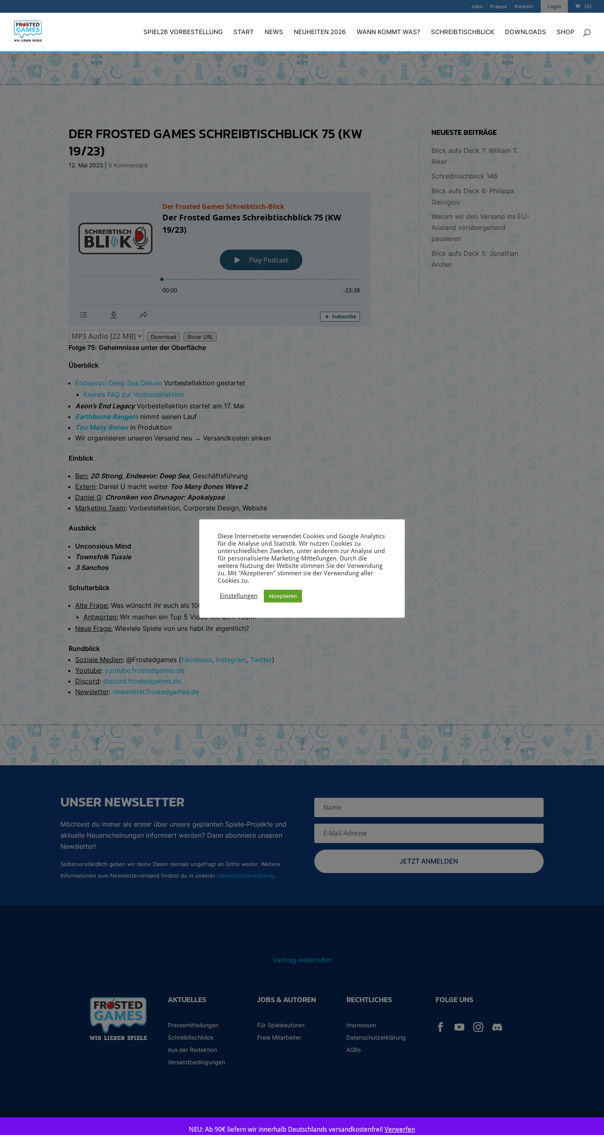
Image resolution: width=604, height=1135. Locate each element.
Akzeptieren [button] (283, 596)
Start (243, 32)
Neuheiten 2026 (320, 32)
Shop (565, 32)
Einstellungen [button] (239, 595)
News (274, 32)
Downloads (525, 32)
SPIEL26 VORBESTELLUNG (183, 32)
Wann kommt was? (388, 32)
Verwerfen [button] (400, 1129)
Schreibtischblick (462, 32)
